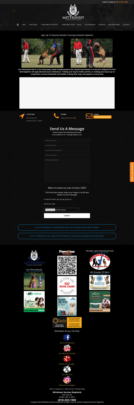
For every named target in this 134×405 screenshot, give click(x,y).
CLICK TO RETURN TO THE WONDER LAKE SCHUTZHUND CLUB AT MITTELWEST (67, 227)
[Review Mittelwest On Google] (67, 358)
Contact (126, 24)
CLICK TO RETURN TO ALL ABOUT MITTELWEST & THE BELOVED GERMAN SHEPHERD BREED (67, 236)
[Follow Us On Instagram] (67, 379)
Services (102, 24)
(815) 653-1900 (122, 2)
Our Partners (114, 24)
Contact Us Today (132, 172)
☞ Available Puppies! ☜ (49, 24)
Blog (79, 24)
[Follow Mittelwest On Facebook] (67, 337)
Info (24, 24)
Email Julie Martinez (102, 117)
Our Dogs (32, 24)
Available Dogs (68, 24)
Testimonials (90, 24)
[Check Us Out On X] (67, 369)
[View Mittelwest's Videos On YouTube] (67, 348)
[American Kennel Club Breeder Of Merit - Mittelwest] (100, 282)
